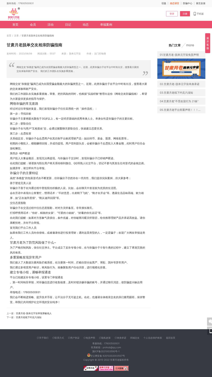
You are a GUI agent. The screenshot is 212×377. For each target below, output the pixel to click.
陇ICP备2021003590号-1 (106, 351)
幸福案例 (106, 24)
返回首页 (170, 337)
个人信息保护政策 (152, 337)
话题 (163, 3)
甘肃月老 (114, 359)
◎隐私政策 (105, 337)
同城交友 (134, 337)
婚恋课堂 (174, 3)
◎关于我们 (42, 337)
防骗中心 (187, 3)
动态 (86, 24)
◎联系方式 (58, 337)
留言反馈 (200, 3)
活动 (50, 24)
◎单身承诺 (120, 337)
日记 (68, 24)
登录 (172, 13)
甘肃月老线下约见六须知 (28, 317)
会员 (33, 24)
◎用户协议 (74, 337)
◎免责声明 (89, 337)
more (190, 45)
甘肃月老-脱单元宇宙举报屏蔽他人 (34, 313)
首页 (15, 24)
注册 (185, 13)
